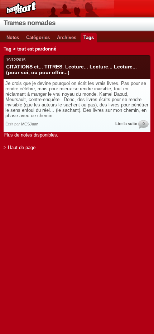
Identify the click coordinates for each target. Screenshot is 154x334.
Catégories (38, 37)
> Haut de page (19, 147)
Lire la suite (126, 123)
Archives (66, 37)
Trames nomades (30, 23)
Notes (12, 37)
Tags (88, 37)
